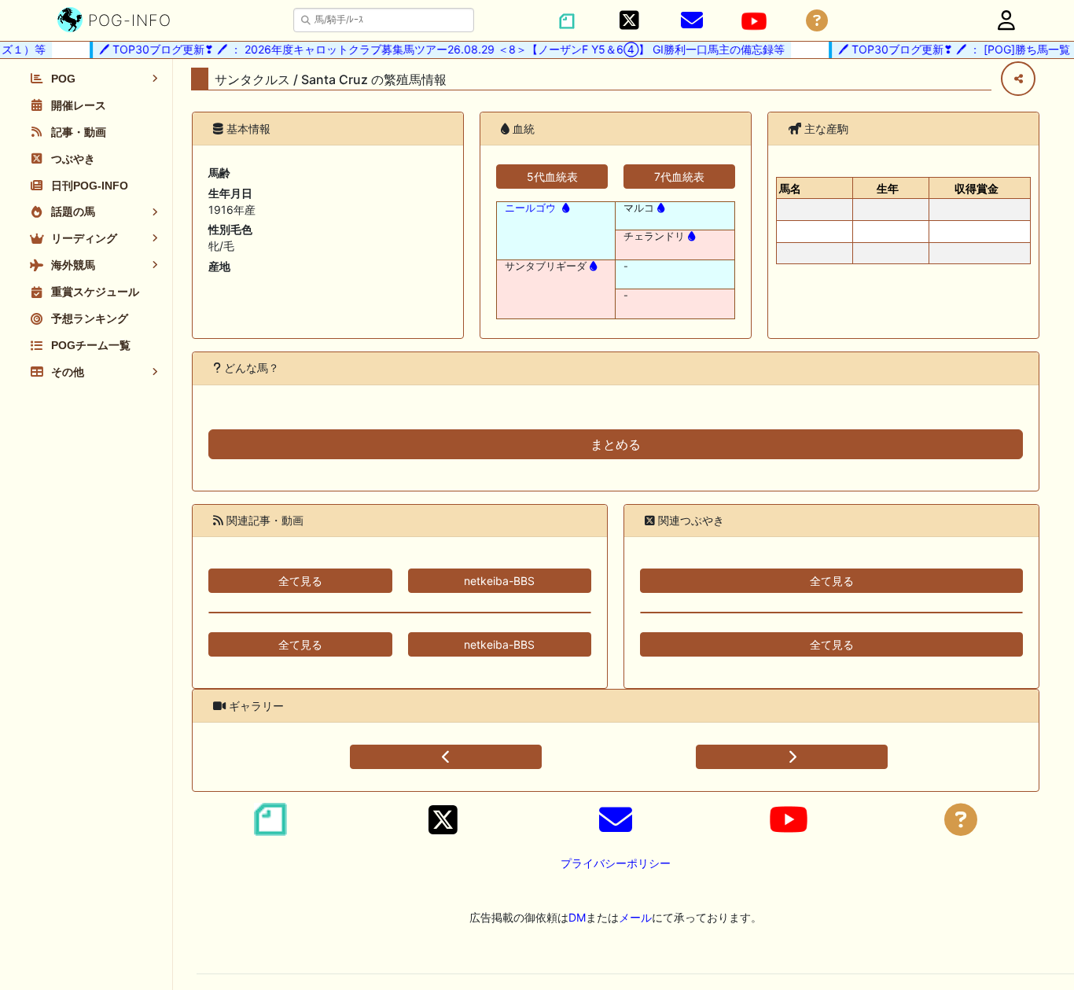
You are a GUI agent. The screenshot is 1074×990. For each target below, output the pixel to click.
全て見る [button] (300, 580)
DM (577, 917)
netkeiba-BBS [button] (499, 580)
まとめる (615, 444)
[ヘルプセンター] (817, 20)
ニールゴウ (530, 208)
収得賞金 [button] (976, 188)
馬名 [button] (790, 188)
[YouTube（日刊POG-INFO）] (754, 21)
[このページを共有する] (1018, 78)
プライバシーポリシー (616, 863)
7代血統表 (679, 176)
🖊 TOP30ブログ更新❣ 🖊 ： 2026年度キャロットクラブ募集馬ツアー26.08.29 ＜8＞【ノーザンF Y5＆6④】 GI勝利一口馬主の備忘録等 (435, 49)
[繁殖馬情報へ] (564, 208)
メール (635, 917)
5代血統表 (552, 176)
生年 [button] (888, 188)
